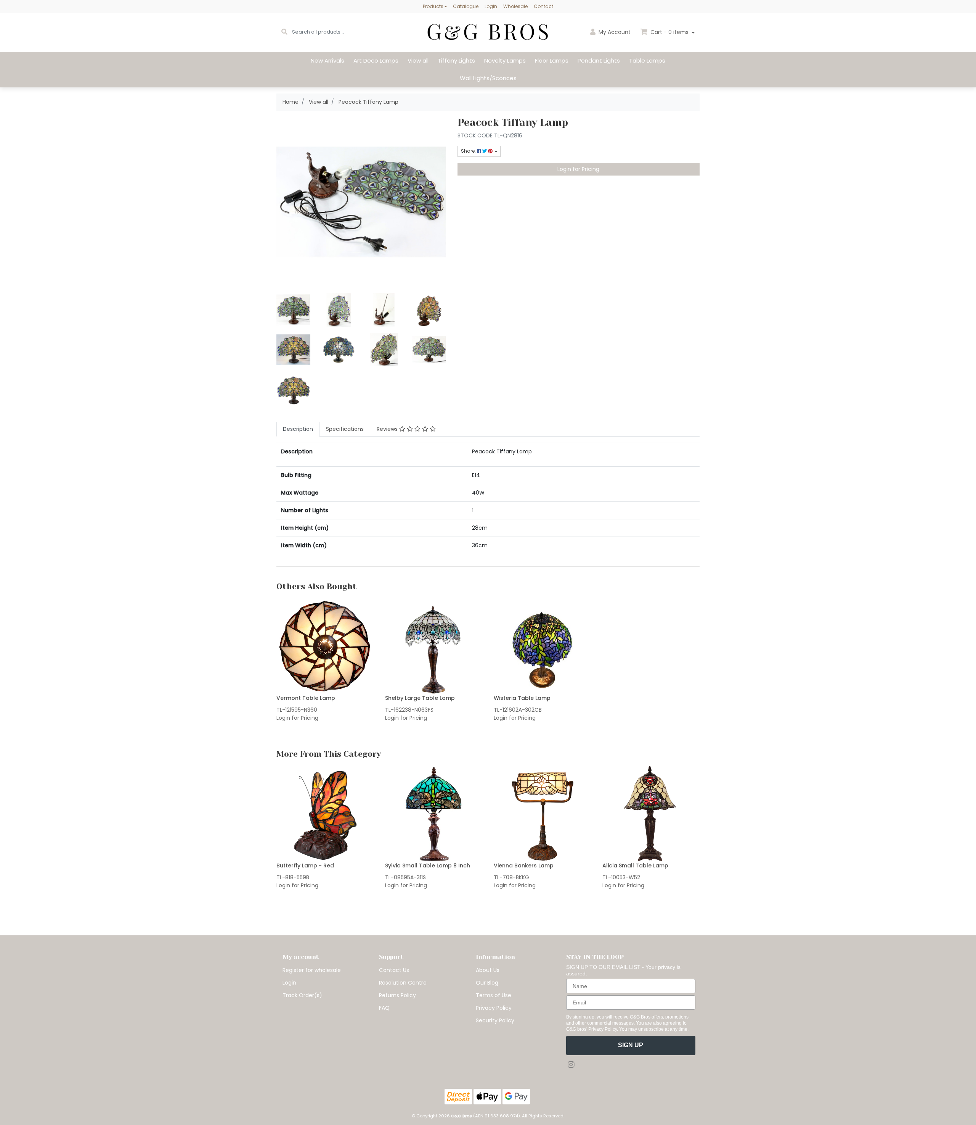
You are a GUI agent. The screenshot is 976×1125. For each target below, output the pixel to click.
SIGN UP (630, 1045)
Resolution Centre (403, 982)
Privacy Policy (494, 1008)
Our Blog (487, 982)
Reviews (388, 429)
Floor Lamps (551, 60)
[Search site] (284, 32)
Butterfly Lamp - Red (305, 865)
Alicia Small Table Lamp (635, 865)
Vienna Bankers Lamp (524, 865)
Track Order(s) (302, 995)
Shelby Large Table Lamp (420, 698)
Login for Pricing (578, 169)
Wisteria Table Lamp (522, 698)
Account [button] (615, 32)
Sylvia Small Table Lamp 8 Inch (427, 865)
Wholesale (515, 6)
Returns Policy (397, 995)
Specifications (345, 429)
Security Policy (495, 1020)
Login (491, 6)
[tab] (297, 429)
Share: (469, 151)
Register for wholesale (312, 970)
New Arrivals (327, 60)
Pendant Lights (599, 60)
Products (433, 6)
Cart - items (669, 32)
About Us (487, 970)
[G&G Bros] (488, 32)
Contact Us (394, 970)
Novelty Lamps (505, 60)
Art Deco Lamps (375, 60)
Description (298, 429)
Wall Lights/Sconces (488, 78)
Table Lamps (647, 60)
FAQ (384, 1008)
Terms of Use (493, 995)
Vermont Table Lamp (305, 698)
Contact (543, 6)
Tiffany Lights (456, 60)
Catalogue (465, 6)
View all (418, 60)
